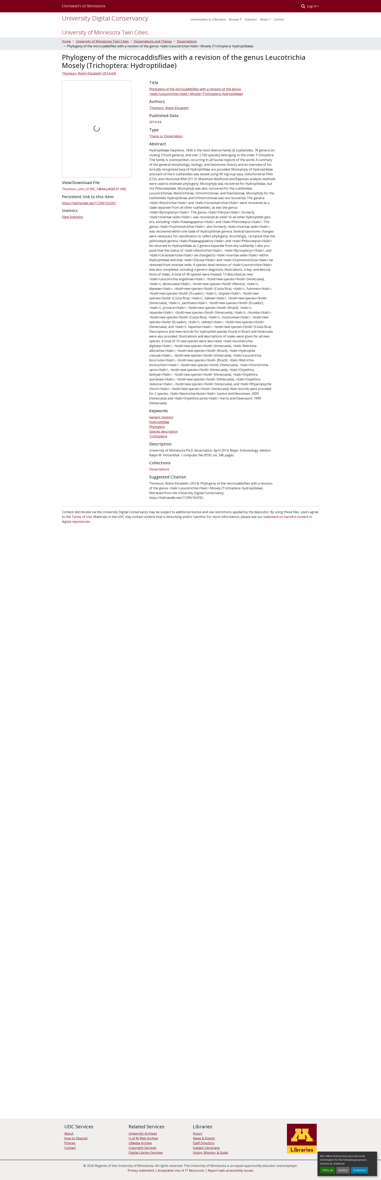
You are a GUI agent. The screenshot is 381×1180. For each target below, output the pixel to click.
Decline (343, 1170)
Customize (359, 1170)
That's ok (327, 1170)
